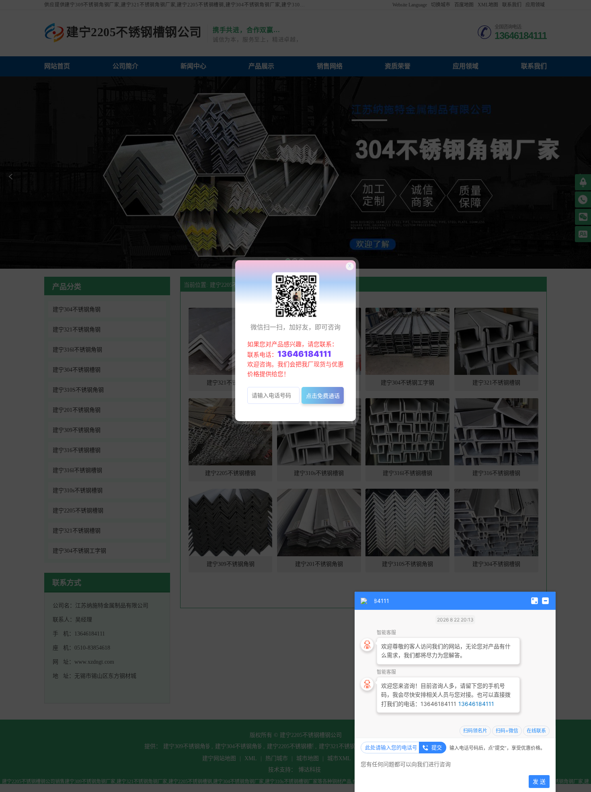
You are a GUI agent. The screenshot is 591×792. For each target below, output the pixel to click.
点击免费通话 (323, 395)
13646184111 (476, 703)
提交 (436, 747)
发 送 (539, 781)
